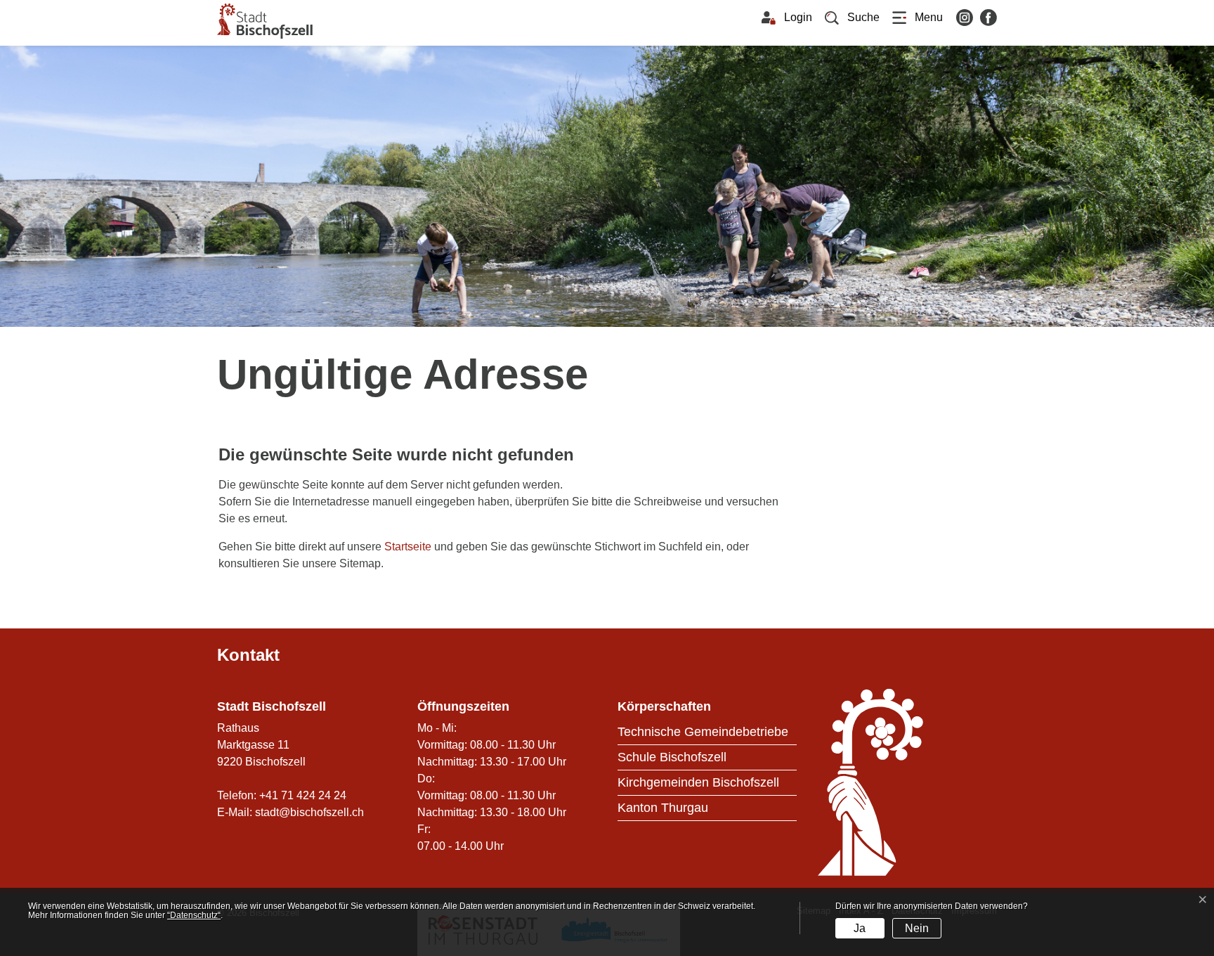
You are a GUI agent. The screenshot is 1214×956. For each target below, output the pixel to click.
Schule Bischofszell (672, 757)
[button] (852, 18)
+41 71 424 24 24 (302, 795)
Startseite (407, 547)
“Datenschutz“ (194, 915)
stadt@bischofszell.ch (309, 812)
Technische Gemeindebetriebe (703, 732)
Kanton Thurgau (663, 808)
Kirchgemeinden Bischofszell (698, 782)
